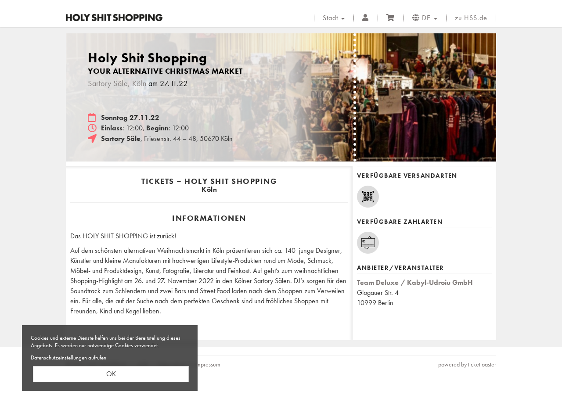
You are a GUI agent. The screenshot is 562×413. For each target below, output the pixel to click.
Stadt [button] (331, 17)
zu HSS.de (471, 17)
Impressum (207, 364)
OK (111, 373)
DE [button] (426, 17)
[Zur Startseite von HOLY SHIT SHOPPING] (114, 17)
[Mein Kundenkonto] (365, 18)
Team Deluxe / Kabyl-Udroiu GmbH (415, 282)
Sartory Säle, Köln (117, 83)
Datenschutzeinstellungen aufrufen (68, 357)
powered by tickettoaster (467, 364)
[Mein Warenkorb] (390, 18)
